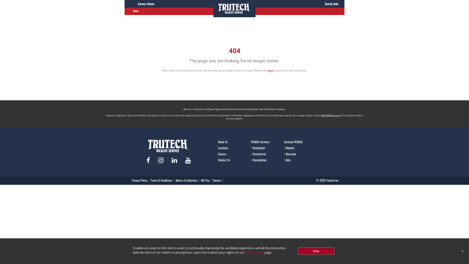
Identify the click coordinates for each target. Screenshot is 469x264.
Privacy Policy (139, 180)
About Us (223, 142)
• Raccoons (290, 154)
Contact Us (224, 160)
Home (136, 11)
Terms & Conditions (161, 180)
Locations (223, 148)
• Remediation (258, 160)
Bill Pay (205, 180)
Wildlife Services (260, 142)
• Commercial (258, 154)
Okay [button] (316, 251)
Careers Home (146, 4)
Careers (222, 154)
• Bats (287, 160)
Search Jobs (332, 4)
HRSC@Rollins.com (330, 115)
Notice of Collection (186, 180)
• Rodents (289, 148)
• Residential (258, 148)
